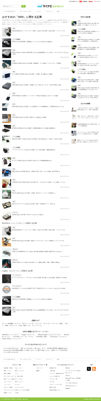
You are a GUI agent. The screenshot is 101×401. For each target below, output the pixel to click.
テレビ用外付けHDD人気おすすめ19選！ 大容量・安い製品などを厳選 (32, 74)
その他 (16, 392)
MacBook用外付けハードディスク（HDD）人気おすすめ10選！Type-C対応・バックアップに (38, 31)
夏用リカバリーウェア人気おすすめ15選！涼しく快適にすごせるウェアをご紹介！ (88, 141)
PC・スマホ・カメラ (25, 11)
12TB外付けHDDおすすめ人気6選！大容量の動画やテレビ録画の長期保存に (34, 128)
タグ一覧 (52, 381)
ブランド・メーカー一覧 (56, 384)
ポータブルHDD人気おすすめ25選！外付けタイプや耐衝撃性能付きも (32, 160)
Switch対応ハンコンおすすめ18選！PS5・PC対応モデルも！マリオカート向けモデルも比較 (38, 288)
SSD (14, 238)
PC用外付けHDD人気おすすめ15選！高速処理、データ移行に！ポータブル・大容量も (36, 63)
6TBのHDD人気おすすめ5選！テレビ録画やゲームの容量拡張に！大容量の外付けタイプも (38, 106)
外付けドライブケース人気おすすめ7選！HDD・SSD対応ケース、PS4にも (33, 204)
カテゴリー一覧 (53, 379)
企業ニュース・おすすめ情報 (22, 390)
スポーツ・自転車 (8, 387)
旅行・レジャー (19, 381)
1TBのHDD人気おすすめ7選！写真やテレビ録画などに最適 (29, 117)
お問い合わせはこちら (70, 385)
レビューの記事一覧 (54, 376)
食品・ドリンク (7, 370)
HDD (58, 11)
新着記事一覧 (53, 368)
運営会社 (67, 368)
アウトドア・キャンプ (9, 390)
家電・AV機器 (7, 373)
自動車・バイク (7, 392)
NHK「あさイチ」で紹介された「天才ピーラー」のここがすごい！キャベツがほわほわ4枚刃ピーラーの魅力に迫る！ (88, 117)
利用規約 (67, 388)
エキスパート (39, 368)
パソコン (38, 11)
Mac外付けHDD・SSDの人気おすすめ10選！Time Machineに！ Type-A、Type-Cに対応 (37, 139)
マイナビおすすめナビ (9, 11)
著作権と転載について (55, 390)
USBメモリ (15, 249)
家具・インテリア (19, 370)
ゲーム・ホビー (19, 379)
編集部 (37, 370)
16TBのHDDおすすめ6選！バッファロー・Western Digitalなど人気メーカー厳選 (35, 95)
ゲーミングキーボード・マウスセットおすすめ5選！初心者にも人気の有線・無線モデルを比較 (39, 277)
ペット (16, 373)
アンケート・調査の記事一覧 (57, 373)
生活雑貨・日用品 (8, 368)
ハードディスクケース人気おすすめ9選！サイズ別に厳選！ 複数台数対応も (33, 150)
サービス (17, 384)
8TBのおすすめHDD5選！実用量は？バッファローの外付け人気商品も (32, 41)
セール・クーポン (19, 387)
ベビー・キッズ (7, 381)
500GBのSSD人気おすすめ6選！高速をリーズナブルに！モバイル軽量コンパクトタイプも (38, 240)
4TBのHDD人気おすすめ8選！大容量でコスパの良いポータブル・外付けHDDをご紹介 (36, 85)
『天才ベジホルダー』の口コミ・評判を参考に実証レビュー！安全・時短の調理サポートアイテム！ (88, 109)
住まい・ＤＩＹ (19, 368)
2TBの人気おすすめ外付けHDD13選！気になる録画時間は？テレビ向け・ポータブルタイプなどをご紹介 (88, 89)
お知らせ (67, 375)
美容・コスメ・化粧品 (9, 379)
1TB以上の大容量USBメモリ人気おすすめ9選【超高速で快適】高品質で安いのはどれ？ (37, 251)
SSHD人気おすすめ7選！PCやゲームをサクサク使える (28, 214)
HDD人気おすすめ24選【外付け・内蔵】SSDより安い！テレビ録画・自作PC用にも (36, 171)
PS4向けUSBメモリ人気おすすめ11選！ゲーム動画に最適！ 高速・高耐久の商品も (36, 262)
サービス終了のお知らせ (71, 383)
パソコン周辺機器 (16, 39)
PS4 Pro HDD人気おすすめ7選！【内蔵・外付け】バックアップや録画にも (33, 193)
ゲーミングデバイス (17, 275)
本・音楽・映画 (19, 376)
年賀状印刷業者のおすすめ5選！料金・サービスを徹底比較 (88, 125)
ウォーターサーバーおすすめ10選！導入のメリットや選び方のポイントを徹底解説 (88, 133)
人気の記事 (52, 370)
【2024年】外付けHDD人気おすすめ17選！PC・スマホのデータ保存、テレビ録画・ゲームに (38, 182)
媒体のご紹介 (53, 387)
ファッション (7, 384)
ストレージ (49, 11)
